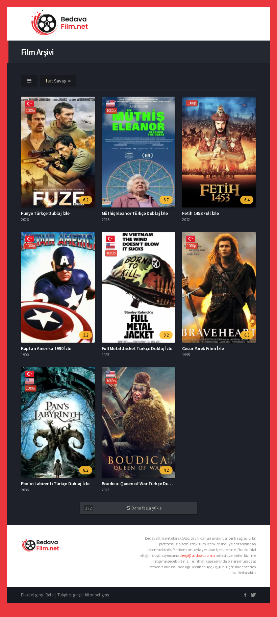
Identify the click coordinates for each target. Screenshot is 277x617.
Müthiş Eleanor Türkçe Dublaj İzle (135, 213)
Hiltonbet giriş (96, 595)
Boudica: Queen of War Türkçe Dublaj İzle (143, 483)
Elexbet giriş (32, 595)
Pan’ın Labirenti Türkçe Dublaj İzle (55, 483)
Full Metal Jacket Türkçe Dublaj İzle (137, 348)
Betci (50, 595)
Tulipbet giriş (68, 595)
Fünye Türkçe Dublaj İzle (45, 213)
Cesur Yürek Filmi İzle (203, 348)
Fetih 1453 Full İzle (200, 213)
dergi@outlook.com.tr (197, 555)
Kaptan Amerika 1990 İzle (46, 348)
